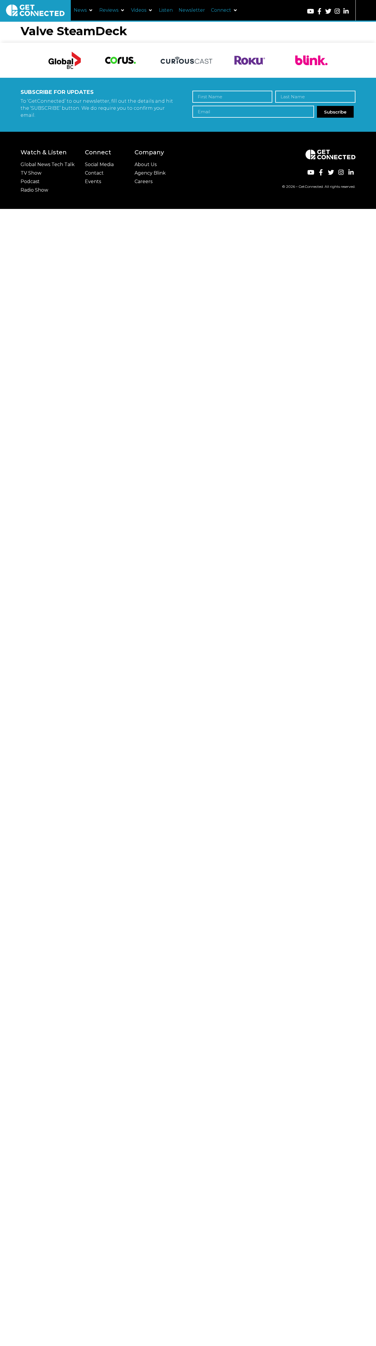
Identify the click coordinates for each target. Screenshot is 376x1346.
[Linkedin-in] (346, 11)
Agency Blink (150, 173)
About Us (146, 164)
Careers (143, 181)
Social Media (99, 164)
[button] (83, 10)
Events (93, 181)
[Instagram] (337, 11)
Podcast (30, 181)
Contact (94, 173)
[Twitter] (328, 11)
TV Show (31, 173)
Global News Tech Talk (48, 164)
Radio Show (34, 190)
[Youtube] (310, 11)
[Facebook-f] (319, 11)
